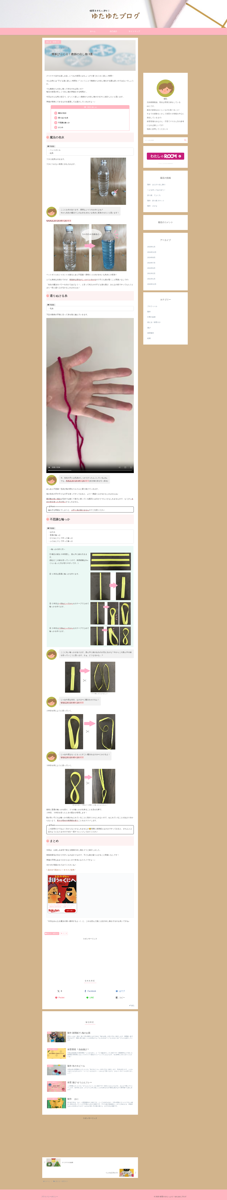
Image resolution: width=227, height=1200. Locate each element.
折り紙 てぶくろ (154, 195)
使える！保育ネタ (53, 933)
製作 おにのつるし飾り (156, 184)
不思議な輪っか (64, 123)
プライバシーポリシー (49, 1197)
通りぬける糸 (63, 118)
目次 (89, 107)
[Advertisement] (90, 956)
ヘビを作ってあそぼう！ (156, 190)
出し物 (65, 933)
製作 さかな (152, 206)
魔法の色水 (62, 113)
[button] (120, 997)
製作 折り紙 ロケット (155, 201)
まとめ (60, 127)
